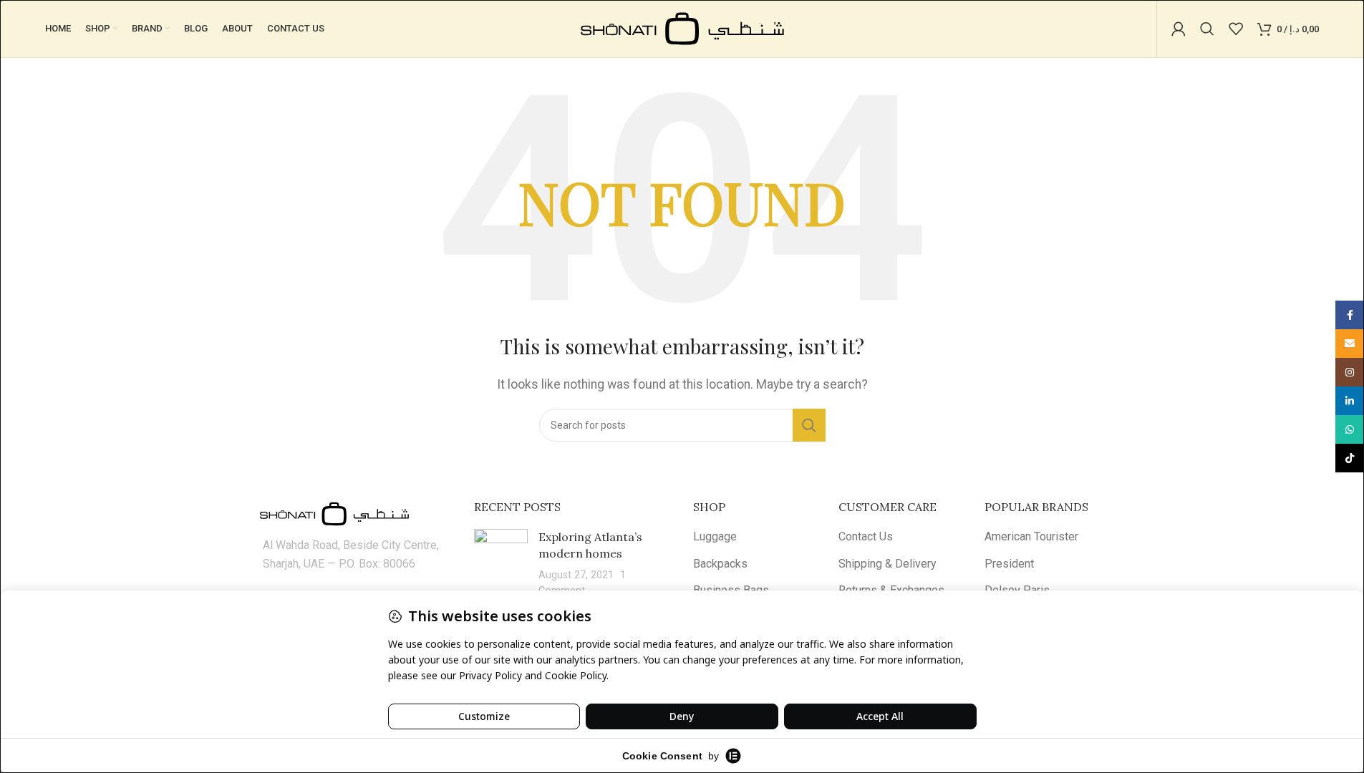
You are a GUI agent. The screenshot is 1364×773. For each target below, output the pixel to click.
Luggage (715, 536)
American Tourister (1031, 536)
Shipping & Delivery (887, 563)
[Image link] (334, 513)
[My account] (1178, 28)
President (1009, 563)
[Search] (1207, 28)
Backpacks (720, 563)
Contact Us (865, 536)
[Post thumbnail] (501, 564)
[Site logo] (682, 27)
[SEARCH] (809, 425)
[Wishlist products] (1236, 28)
